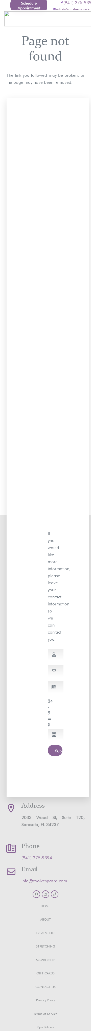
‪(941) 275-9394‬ (36, 857)
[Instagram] (45, 894)
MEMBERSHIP (45, 959)
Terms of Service (45, 1013)
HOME (45, 905)
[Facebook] (36, 894)
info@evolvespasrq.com (44, 880)
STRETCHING (45, 946)
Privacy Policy (45, 1000)
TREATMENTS (45, 932)
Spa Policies (45, 1026)
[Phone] (54, 894)
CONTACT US (45, 986)
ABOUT (45, 919)
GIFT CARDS (45, 973)
